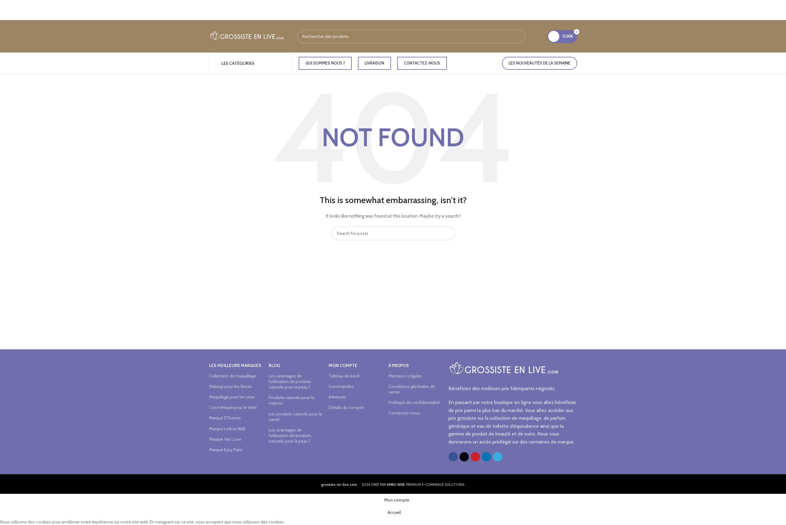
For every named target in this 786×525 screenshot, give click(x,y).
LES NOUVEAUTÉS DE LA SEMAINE (539, 62)
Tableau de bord (344, 376)
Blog (274, 365)
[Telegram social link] (497, 456)
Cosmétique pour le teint (233, 407)
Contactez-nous (422, 62)
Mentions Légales (405, 376)
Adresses (337, 397)
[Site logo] (247, 36)
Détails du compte (346, 407)
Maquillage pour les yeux (232, 397)
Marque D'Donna (225, 418)
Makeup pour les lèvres (230, 386)
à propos (399, 365)
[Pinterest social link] (475, 456)
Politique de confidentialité (414, 402)
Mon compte (343, 365)
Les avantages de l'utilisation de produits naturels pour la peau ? (290, 381)
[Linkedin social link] (486, 456)
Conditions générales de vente (412, 389)
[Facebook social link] (453, 456)
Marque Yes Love (225, 439)
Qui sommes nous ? (325, 62)
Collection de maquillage (232, 376)
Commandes (341, 386)
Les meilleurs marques (235, 365)
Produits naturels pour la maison (291, 400)
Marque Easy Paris (225, 449)
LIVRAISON (374, 62)
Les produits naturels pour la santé (295, 416)
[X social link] (464, 456)
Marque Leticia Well (227, 428)
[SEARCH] (518, 36)
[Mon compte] (538, 36)
